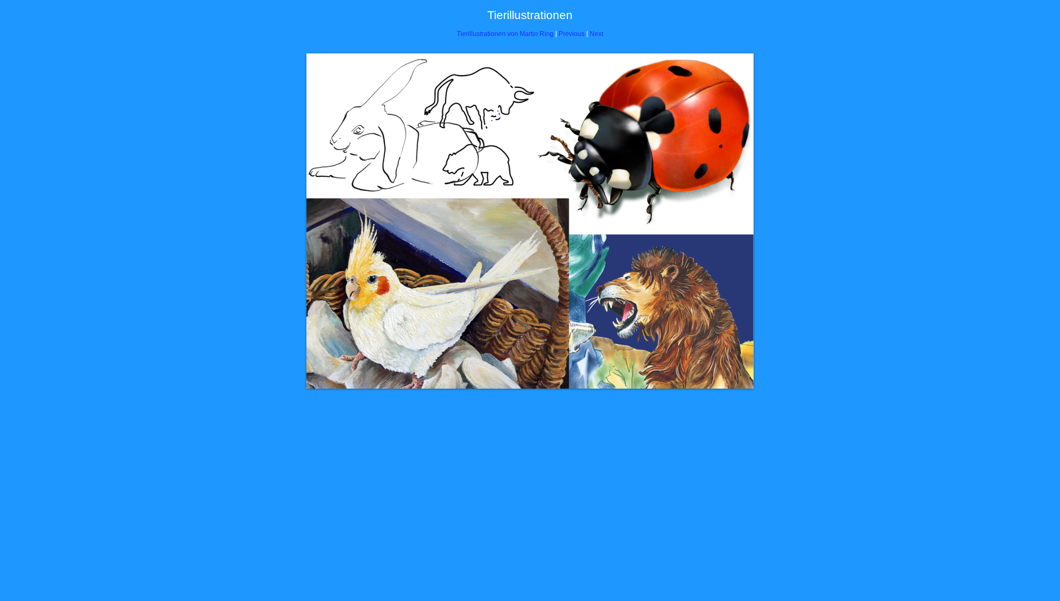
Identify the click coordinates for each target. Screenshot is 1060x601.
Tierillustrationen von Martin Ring (505, 33)
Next (596, 33)
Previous (572, 33)
